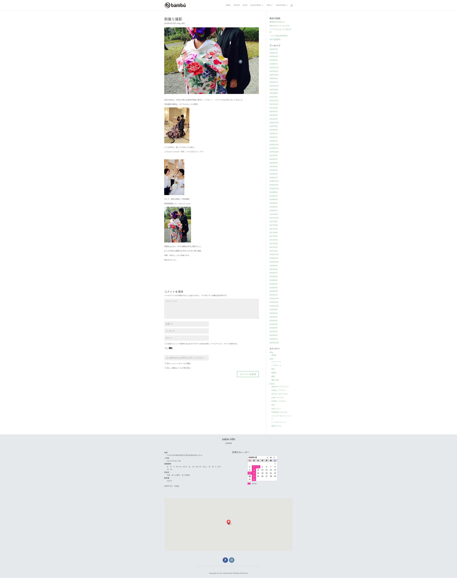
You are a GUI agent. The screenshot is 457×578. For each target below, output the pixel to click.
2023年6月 (274, 78)
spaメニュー (276, 408)
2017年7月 (274, 229)
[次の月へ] (275, 457)
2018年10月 (274, 188)
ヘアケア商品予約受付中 (279, 36)
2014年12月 (274, 343)
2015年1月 (274, 339)
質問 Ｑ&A (275, 380)
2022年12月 (274, 86)
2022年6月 (274, 93)
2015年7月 (274, 317)
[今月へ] (271, 457)
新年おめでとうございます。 (280, 26)
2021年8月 (274, 108)
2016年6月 (274, 276)
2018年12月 (274, 181)
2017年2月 (274, 247)
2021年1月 (274, 119)
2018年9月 (274, 192)
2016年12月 (274, 254)
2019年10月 (274, 152)
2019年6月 (274, 163)
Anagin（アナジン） (279, 390)
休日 (183, 23)
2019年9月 (274, 155)
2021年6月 (274, 115)
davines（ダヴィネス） (280, 394)
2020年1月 (274, 141)
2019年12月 (274, 145)
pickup (237, 5)
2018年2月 (274, 207)
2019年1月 (274, 177)
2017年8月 (274, 225)
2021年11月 (274, 104)
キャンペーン (276, 362)
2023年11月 (274, 71)
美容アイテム (276, 426)
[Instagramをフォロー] (231, 560)
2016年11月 (274, 258)
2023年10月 (274, 75)
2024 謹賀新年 (275, 39)
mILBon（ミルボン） (279, 401)
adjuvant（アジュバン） (280, 386)
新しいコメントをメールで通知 (178, 363)
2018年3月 (274, 203)
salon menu (255, 5)
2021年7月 (274, 111)
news (228, 5)
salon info (281, 5)
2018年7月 (274, 196)
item (268, 5)
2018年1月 (274, 210)
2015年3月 (274, 331)
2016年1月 (274, 295)
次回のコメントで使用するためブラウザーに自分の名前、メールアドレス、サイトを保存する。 (203, 344)
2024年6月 (274, 60)
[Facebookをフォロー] (225, 560)
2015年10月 (274, 306)
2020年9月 (274, 126)
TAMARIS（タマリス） (280, 412)
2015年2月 (274, 335)
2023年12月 (274, 67)
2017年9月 (274, 221)
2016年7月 (274, 273)
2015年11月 (274, 302)
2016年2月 (274, 291)
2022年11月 (274, 89)
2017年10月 (274, 218)
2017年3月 (274, 243)
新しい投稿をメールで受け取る (178, 368)
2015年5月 (274, 324)
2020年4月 (274, 133)
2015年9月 (274, 309)
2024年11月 (274, 56)
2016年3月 (274, 288)
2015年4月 (274, 328)
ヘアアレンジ (276, 365)
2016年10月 (274, 262)
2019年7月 (274, 159)
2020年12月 (274, 122)
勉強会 (273, 373)
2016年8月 (274, 269)
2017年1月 (274, 251)
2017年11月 (274, 214)
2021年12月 (274, 100)
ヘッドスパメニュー (278, 422)
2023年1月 (274, 82)
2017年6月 (274, 233)
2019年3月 (274, 174)
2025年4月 (274, 49)
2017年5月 (274, 236)
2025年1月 (274, 53)
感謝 (273, 376)
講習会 (273, 355)
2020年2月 (274, 137)
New (273, 405)
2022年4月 (274, 97)
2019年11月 (274, 148)
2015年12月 (274, 298)
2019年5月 (274, 166)
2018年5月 (274, 199)
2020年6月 (274, 130)
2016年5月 (274, 280)
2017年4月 (274, 240)
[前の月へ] (267, 457)
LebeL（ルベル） (277, 397)
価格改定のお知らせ (277, 22)
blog (245, 5)
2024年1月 (274, 64)
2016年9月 (274, 265)
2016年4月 (274, 284)
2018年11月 (274, 185)
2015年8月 (274, 313)
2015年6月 (274, 321)
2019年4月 (274, 170)
